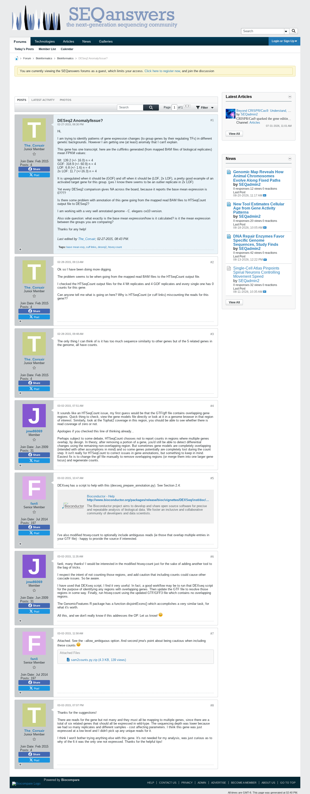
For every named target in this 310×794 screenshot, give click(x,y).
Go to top (287, 782)
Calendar (67, 49)
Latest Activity (42, 99)
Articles (68, 41)
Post (36, 175)
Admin (202, 782)
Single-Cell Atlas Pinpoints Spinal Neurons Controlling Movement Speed (256, 272)
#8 (212, 705)
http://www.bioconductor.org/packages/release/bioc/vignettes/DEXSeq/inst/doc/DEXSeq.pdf (155, 500)
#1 (212, 120)
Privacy (187, 782)
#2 (212, 262)
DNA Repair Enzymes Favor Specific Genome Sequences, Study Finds (258, 240)
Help (150, 782)
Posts (21, 99)
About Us (268, 782)
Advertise (218, 782)
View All (234, 133)
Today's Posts (24, 49)
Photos (65, 99)
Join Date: (27, 161)
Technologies (45, 41)
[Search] (293, 31)
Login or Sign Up (283, 41)
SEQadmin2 (249, 114)
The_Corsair (86, 239)
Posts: (24, 165)
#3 (212, 334)
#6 (212, 556)
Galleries (106, 41)
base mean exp (75, 247)
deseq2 (102, 247)
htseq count (115, 247)
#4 (212, 406)
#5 (212, 478)
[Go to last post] (264, 195)
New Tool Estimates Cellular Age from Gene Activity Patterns (258, 208)
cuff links (91, 247)
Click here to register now (162, 71)
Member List (47, 49)
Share (36, 169)
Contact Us (167, 782)
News (86, 41)
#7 (212, 633)
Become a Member (243, 782)
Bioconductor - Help (101, 496)
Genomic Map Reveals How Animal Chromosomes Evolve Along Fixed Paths (258, 176)
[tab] (22, 100)
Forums (20, 42)
